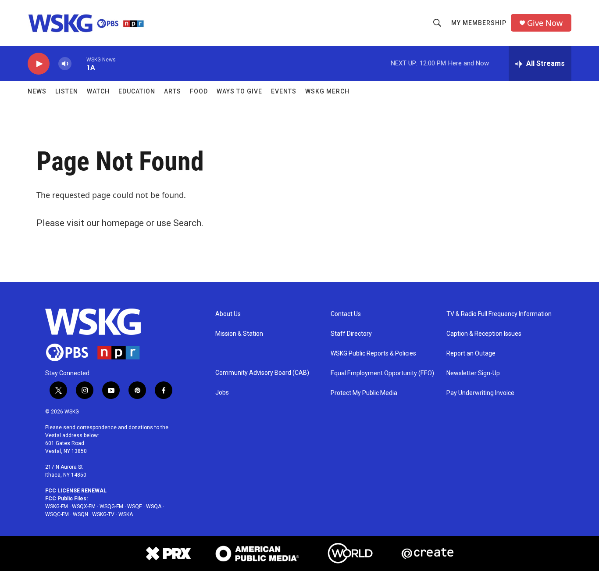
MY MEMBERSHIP (478, 22)
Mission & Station (239, 333)
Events (283, 91)
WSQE (134, 506)
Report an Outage (471, 353)
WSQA (153, 506)
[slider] (79, 63)
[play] (39, 64)
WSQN (80, 514)
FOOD (199, 91)
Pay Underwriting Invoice (480, 393)
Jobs (222, 392)
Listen (66, 91)
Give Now (545, 23)
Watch (98, 91)
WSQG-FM (111, 506)
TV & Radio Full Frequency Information (499, 314)
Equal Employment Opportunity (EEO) (382, 373)
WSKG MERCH (327, 91)
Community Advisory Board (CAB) (262, 373)
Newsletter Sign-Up (473, 373)
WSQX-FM (84, 506)
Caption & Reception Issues (483, 333)
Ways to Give (239, 91)
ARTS (172, 91)
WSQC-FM (57, 514)
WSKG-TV (103, 514)
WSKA (125, 514)
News (37, 91)
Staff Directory (351, 333)
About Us (228, 314)
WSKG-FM (56, 506)
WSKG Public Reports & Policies (373, 353)
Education (136, 91)
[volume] (64, 64)
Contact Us (346, 314)
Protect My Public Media (364, 393)
